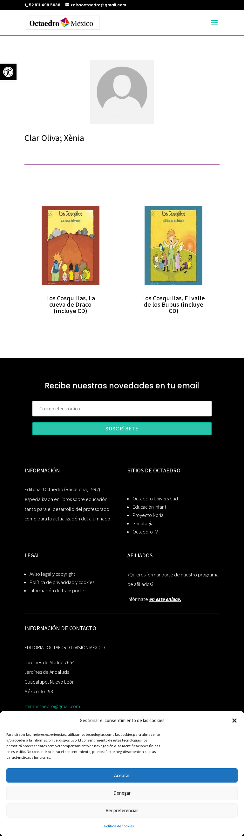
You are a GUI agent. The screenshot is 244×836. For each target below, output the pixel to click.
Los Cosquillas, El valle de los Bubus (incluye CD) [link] (173, 304)
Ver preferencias (122, 810)
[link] (8, 72)
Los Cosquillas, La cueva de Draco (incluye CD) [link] (70, 304)
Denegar (122, 793)
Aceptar (122, 775)
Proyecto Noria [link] (148, 515)
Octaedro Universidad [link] (155, 498)
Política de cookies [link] (119, 826)
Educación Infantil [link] (150, 507)
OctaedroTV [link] (145, 531)
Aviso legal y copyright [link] (52, 574)
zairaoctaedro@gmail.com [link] (52, 706)
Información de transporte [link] (57, 590)
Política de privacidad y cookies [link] (62, 582)
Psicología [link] (142, 523)
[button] (234, 720)
